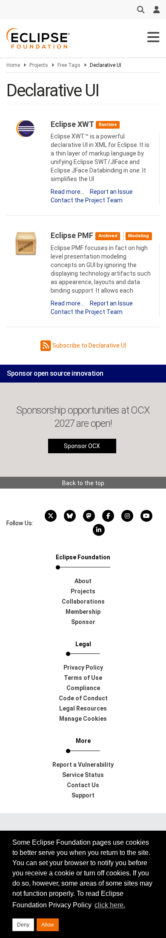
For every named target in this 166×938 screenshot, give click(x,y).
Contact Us (83, 785)
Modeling (138, 236)
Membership (83, 611)
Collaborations (83, 601)
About (83, 581)
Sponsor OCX (82, 446)
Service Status (83, 774)
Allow (47, 925)
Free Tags (68, 65)
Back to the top (83, 483)
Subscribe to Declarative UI (88, 345)
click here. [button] (109, 905)
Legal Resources (83, 708)
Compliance (83, 688)
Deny (23, 925)
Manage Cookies (83, 718)
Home (13, 65)
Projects (38, 65)
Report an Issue (111, 191)
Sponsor (83, 622)
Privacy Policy (83, 667)
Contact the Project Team (87, 200)
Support (83, 795)
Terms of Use (83, 677)
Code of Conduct (83, 698)
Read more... (67, 191)
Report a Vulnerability (83, 764)
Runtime (108, 124)
